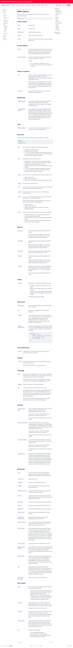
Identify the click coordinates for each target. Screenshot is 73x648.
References (57, 21)
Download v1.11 (20, 1)
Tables (56, 20)
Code (56, 15)
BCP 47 (30, 375)
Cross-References (58, 23)
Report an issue (58, 33)
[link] (47, 5)
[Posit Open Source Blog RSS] (60, 5)
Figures (56, 18)
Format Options (58, 11)
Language (57, 25)
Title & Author (57, 10)
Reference (19, 9)
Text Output (57, 30)
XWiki (30, 9)
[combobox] (64, 5)
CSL (47, 361)
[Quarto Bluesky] (57, 5)
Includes (56, 27)
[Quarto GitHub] (58, 5)
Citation (56, 24)
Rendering (57, 28)
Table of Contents (58, 12)
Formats (23, 9)
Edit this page (58, 32)
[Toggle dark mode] (62, 5)
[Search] (64, 5)
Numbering (57, 14)
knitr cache (42, 196)
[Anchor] (28, 21)
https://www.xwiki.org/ (22, 15)
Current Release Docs (28, 1)
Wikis (27, 9)
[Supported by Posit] (68, 5)
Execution (57, 17)
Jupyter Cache (27, 198)
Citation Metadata (41, 365)
